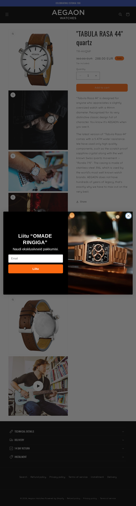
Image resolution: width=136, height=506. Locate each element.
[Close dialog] (128, 216)
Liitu (36, 269)
